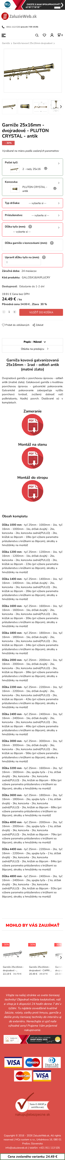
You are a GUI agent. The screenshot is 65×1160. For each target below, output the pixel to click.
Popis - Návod (33, 342)
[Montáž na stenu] (32, 458)
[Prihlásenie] (52, 35)
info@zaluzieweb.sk (16, 1147)
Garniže (6, 43)
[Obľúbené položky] (44, 35)
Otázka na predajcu (32, 349)
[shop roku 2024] (32, 1039)
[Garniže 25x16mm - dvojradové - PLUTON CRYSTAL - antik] (32, 70)
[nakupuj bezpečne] (32, 1104)
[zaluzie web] (19, 15)
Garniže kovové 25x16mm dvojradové (33, 43)
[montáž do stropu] (32, 491)
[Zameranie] (32, 425)
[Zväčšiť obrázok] (45, 169)
